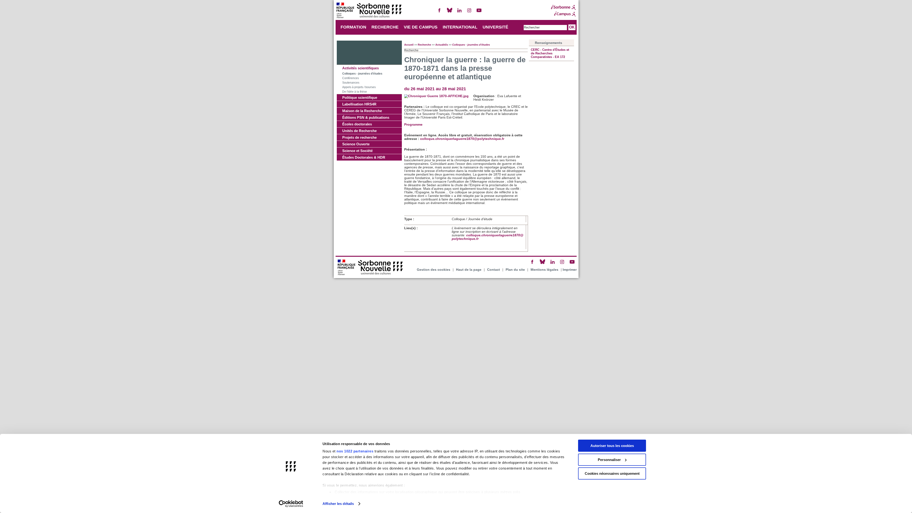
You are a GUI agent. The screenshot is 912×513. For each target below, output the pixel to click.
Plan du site (515, 269)
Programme (413, 124)
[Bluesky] (449, 12)
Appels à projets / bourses (359, 87)
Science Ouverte (356, 144)
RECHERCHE (385, 27)
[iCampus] (563, 14)
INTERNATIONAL (460, 27)
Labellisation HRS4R (359, 104)
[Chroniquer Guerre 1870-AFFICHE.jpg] (436, 96)
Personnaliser (609, 460)
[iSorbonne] (563, 7)
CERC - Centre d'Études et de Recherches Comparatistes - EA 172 (550, 53)
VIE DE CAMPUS (420, 27)
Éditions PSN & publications (365, 117)
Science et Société (357, 151)
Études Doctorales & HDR (363, 157)
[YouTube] (479, 12)
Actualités (441, 44)
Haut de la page (468, 269)
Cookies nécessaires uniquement (612, 473)
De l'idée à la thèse (354, 91)
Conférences (350, 78)
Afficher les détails (338, 504)
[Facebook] (439, 12)
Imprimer (570, 269)
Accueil (408, 44)
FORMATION (353, 27)
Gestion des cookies (433, 269)
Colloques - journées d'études (362, 73)
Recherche (424, 44)
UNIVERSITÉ (495, 27)
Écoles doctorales (357, 124)
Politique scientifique (359, 97)
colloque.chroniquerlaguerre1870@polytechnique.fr (462, 139)
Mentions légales (544, 269)
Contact (493, 269)
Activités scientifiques (360, 68)
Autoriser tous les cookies (612, 446)
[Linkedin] (459, 12)
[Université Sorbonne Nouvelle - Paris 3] (369, 11)
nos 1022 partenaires (355, 451)
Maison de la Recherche (362, 111)
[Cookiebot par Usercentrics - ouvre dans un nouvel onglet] (291, 503)
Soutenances (350, 82)
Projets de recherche (359, 137)
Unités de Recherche (359, 131)
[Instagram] (469, 12)
